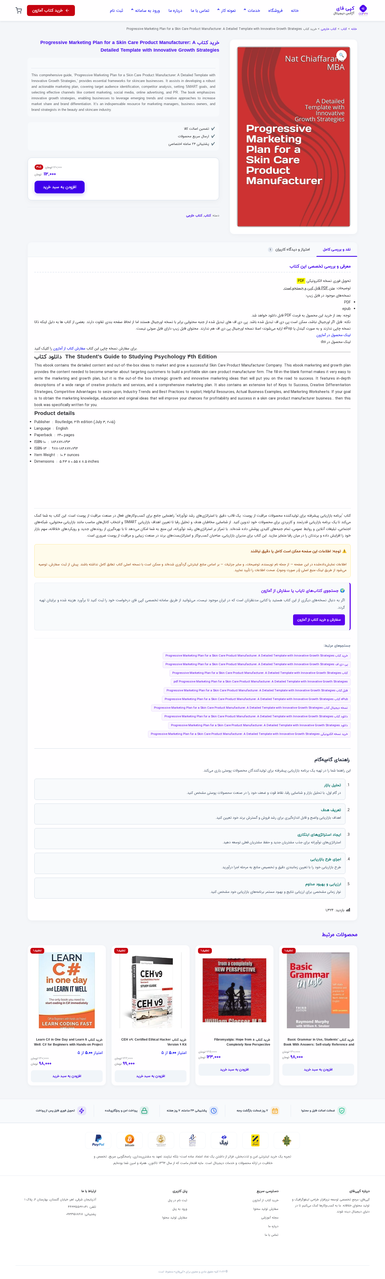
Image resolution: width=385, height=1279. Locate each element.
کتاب (344, 28)
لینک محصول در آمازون (333, 335)
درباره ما (273, 1226)
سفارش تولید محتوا (265, 1208)
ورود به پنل (179, 1208)
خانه (354, 28)
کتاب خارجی (328, 28)
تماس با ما (271, 1234)
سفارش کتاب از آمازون (69, 348)
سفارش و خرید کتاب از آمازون (319, 619)
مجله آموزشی (269, 1217)
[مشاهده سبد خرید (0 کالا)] (18, 10)
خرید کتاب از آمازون (265, 1200)
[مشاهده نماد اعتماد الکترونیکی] (192, 1140)
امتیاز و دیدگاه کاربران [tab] (290, 249)
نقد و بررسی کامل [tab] (337, 249)
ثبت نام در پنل (177, 1200)
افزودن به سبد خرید (59, 187)
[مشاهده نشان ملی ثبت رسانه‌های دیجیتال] (161, 1140)
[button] (341, 55)
